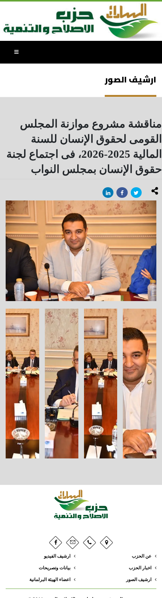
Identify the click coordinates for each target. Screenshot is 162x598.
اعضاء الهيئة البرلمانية (49, 579)
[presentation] (5, 250)
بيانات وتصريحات (54, 567)
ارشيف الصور (138, 579)
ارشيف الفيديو (57, 556)
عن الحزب (141, 556)
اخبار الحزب (140, 567)
